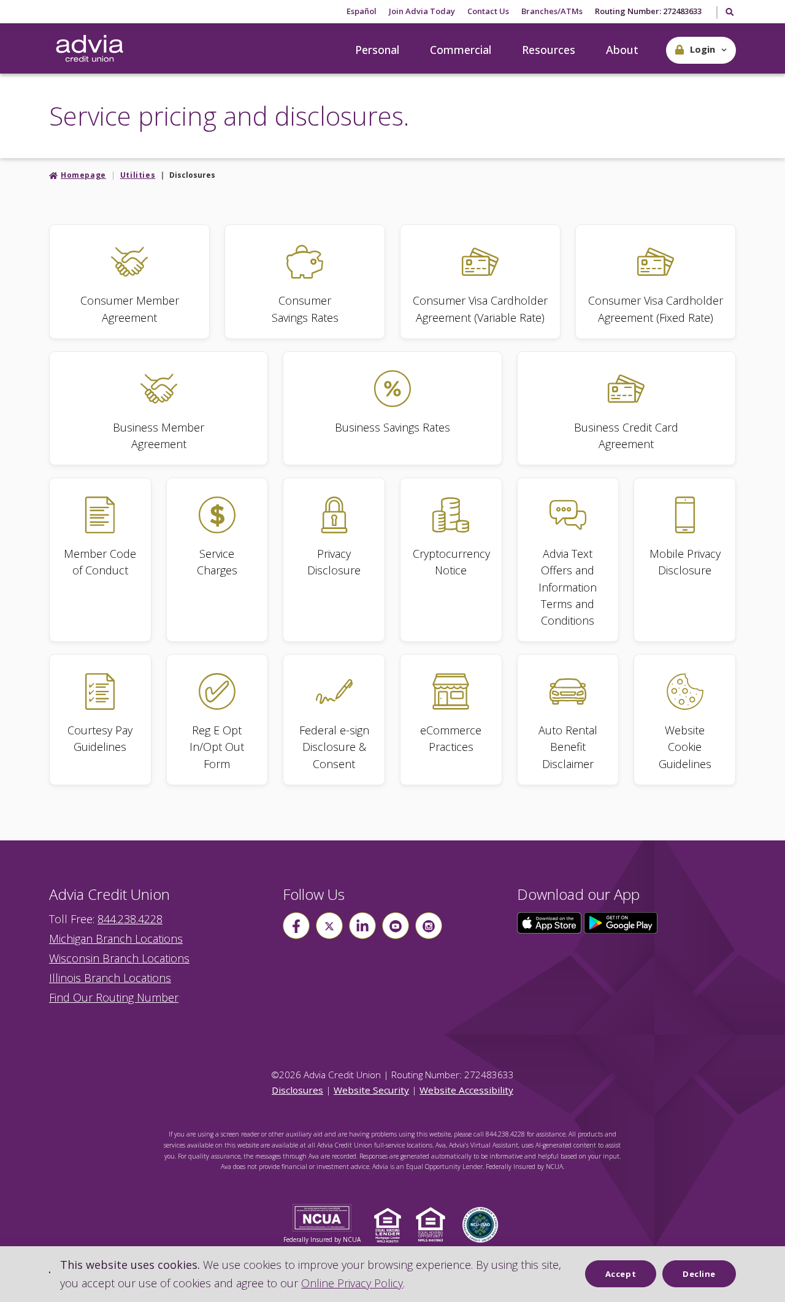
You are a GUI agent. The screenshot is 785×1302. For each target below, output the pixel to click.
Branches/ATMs (552, 11)
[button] (701, 50)
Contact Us (488, 11)
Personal (377, 49)
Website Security (371, 1090)
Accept (620, 1273)
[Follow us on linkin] (362, 925)
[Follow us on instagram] (428, 925)
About (622, 49)
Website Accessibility (466, 1090)
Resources (548, 49)
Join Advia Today (422, 11)
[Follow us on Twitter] (329, 925)
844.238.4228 (130, 919)
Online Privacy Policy (352, 1283)
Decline (699, 1273)
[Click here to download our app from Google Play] (620, 922)
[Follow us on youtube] (395, 925)
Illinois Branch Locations (110, 977)
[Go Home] (89, 49)
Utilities (137, 175)
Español (362, 11)
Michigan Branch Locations (116, 938)
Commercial (460, 49)
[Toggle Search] (729, 13)
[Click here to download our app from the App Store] (550, 922)
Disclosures (297, 1090)
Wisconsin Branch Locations (119, 958)
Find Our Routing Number (113, 997)
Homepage (83, 175)
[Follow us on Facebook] (296, 925)
